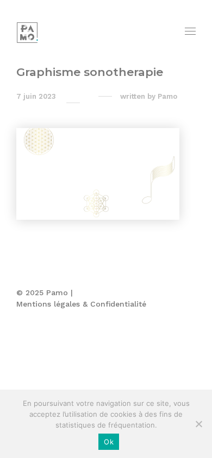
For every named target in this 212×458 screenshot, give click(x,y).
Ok (109, 441)
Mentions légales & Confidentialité (81, 304)
